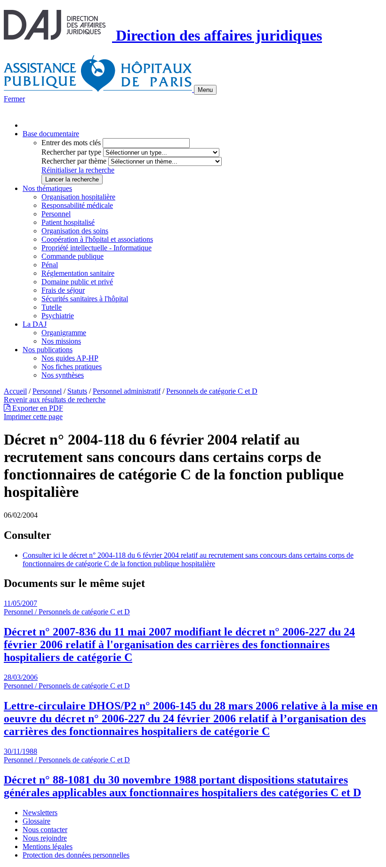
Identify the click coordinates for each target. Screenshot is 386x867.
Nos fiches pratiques (71, 367)
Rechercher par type (71, 152)
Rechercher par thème (73, 161)
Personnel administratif (127, 391)
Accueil (15, 391)
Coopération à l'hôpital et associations (97, 239)
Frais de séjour (63, 290)
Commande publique (72, 256)
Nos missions (61, 341)
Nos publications (47, 350)
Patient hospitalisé (68, 222)
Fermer (14, 99)
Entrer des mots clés (71, 143)
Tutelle (51, 307)
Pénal (49, 265)
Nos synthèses (62, 375)
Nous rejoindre (45, 838)
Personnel (56, 214)
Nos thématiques (47, 188)
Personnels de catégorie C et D (211, 391)
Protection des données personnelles (76, 855)
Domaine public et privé (77, 282)
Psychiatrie (57, 316)
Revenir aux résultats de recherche (54, 400)
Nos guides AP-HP (69, 358)
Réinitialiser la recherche (77, 170)
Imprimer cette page (33, 417)
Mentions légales (47, 846)
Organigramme (63, 333)
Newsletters (40, 813)
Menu (205, 89)
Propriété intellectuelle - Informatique (96, 248)
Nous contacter (45, 830)
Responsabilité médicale (77, 205)
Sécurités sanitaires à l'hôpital (84, 299)
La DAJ (35, 324)
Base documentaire (51, 134)
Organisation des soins (74, 231)
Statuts (77, 391)
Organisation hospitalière (78, 197)
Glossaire (36, 821)
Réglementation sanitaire (77, 273)
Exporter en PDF (36, 408)
